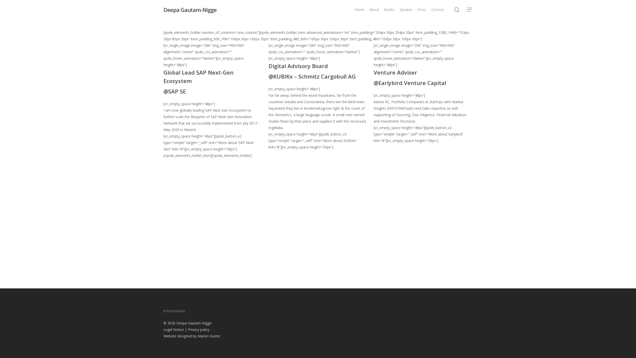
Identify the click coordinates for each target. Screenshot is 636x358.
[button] (470, 9)
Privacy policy (198, 329)
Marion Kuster (209, 336)
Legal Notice (173, 329)
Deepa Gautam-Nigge (190, 9)
